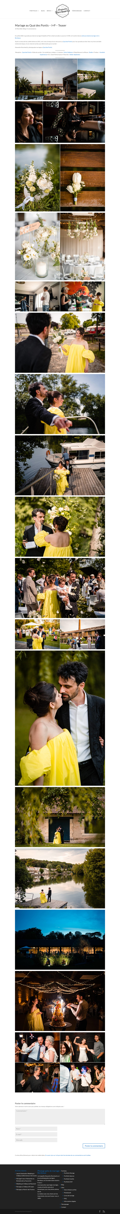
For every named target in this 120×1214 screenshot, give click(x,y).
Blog (43, 11)
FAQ (65, 1198)
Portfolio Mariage (69, 1173)
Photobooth (67, 1192)
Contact (87, 11)
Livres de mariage (69, 1195)
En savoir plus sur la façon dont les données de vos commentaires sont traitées (67, 1155)
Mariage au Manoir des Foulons (25, 1189)
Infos (49, 11)
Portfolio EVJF (68, 1182)
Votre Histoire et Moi (70, 1190)
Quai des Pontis (67, 41)
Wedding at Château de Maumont (26, 1184)
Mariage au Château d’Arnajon (25, 1186)
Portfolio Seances (69, 1176)
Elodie (91, 52)
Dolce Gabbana (68, 52)
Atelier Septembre (74, 54)
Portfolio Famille (69, 1179)
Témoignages (77, 11)
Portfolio (33, 11)
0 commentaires (31, 29)
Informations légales (70, 1201)
